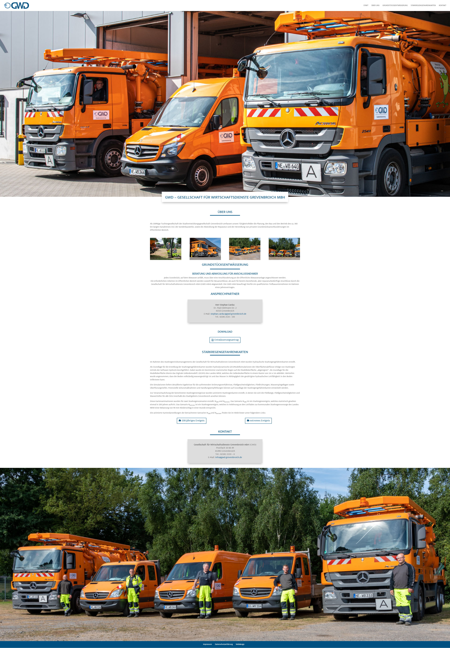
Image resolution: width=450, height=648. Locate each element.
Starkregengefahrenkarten (423, 6)
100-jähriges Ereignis (193, 421)
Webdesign (240, 644)
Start (366, 6)
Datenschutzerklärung (224, 644)
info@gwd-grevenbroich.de (228, 457)
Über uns (375, 6)
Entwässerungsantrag (226, 340)
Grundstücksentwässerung (395, 6)
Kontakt (442, 6)
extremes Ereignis (260, 421)
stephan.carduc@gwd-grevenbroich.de (228, 314)
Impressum (207, 644)
